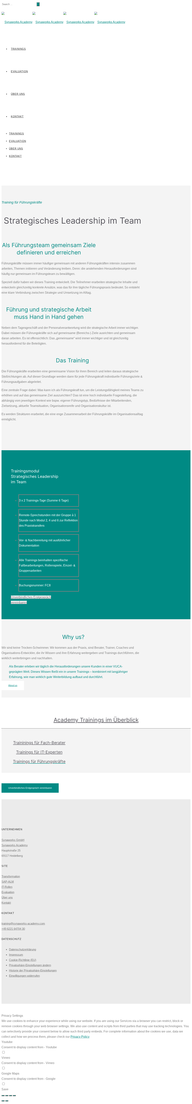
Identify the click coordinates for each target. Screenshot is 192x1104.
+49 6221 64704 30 (13, 928)
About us (12, 685)
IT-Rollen (7, 886)
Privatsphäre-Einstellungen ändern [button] (30, 965)
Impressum (16, 954)
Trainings (18, 49)
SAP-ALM (8, 881)
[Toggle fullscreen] (10, 1095)
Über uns (18, 94)
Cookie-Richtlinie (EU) (22, 959)
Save (5, 1089)
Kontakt (17, 116)
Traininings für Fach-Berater (39, 742)
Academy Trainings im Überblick (96, 719)
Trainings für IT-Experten (39, 752)
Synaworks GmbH (13, 840)
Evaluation (19, 71)
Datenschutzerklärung (22, 949)
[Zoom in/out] (14, 1095)
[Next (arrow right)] (6, 1100)
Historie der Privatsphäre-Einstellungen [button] (33, 970)
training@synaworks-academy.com (23, 923)
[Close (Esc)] (3, 1095)
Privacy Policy (79, 1036)
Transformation (11, 876)
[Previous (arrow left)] (3, 1100)
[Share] (6, 1095)
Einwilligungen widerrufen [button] (24, 975)
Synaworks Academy (15, 845)
